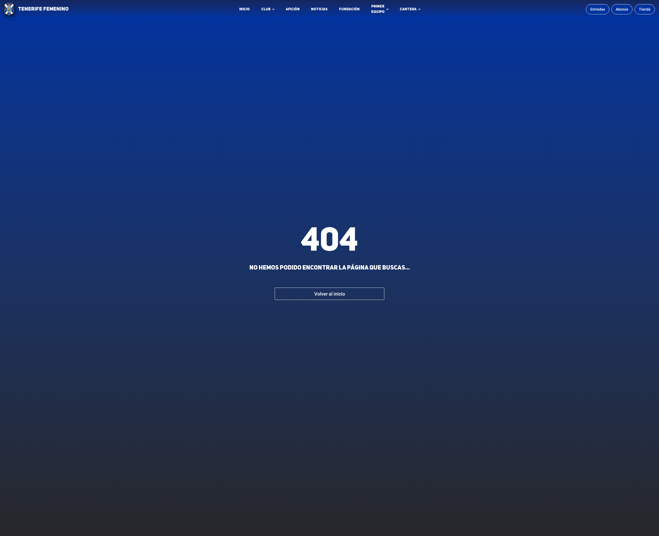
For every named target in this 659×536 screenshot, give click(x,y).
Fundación (351, 10)
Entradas (597, 9)
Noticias (319, 9)
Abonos (622, 9)
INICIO (244, 9)
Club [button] (266, 9)
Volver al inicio (329, 294)
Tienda (645, 9)
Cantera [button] (408, 9)
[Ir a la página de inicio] (9, 9)
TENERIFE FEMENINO (43, 9)
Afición (293, 9)
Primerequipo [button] (378, 9)
